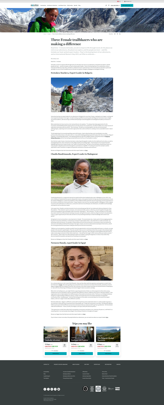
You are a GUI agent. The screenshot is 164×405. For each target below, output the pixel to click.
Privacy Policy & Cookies (67, 378)
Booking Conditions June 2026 (69, 376)
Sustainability (46, 371)
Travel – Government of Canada (108, 378)
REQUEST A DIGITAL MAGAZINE (61, 364)
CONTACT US (46, 364)
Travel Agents (46, 378)
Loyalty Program (47, 376)
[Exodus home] (34, 5)
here (86, 150)
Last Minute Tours (62, 5)
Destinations (43, 5)
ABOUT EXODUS (75, 364)
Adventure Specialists (87, 376)
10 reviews (82, 350)
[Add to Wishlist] (65, 329)
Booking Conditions (67, 373)
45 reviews (108, 350)
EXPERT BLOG (97, 364)
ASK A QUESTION (126, 5)
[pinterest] (55, 389)
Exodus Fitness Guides (87, 378)
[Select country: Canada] (118, 1)
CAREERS (118, 364)
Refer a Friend (104, 373)
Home (45, 34)
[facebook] (45, 389)
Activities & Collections (52, 5)
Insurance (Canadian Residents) (69, 371)
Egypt (60, 284)
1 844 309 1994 (114, 5)
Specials (75, 5)
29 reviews (55, 350)
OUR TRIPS (86, 364)
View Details (56, 353)
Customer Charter (86, 373)
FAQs (45, 373)
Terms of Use (104, 371)
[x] (48, 389)
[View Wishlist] (109, 5)
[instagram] (51, 389)
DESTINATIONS (108, 364)
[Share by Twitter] (119, 34)
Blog (79, 5)
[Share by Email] (114, 34)
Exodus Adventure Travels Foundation (109, 376)
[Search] (106, 5)
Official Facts (85, 371)
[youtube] (58, 389)
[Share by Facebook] (117, 34)
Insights (49, 34)
